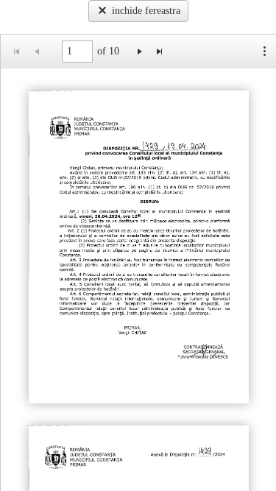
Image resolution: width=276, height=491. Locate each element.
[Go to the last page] (159, 51)
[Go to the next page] (139, 51)
